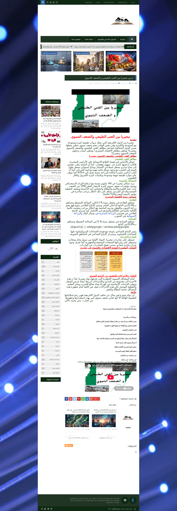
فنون (57, 355)
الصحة (57, 320)
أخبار (58, 262)
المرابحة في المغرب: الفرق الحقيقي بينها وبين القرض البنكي (121, 66)
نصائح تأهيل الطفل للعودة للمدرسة (126, 351)
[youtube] (45, 508)
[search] (43, 2)
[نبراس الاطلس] (123, 33)
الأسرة (57, 271)
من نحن (133, 2)
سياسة (57, 351)
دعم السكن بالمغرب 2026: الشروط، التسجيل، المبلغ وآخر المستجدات (52, 198)
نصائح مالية (89, 39)
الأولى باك (56, 280)
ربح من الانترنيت (54, 337)
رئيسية (122, 39)
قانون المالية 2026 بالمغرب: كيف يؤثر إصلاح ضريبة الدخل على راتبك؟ (105, 47)
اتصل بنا (98, 2)
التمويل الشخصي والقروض (106, 39)
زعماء (57, 342)
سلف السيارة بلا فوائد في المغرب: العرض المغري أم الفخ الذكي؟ (56, 66)
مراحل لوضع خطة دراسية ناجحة (125, 343)
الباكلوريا (56, 284)
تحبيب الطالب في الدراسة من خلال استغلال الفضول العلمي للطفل (116, 321)
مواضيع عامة (75, 39)
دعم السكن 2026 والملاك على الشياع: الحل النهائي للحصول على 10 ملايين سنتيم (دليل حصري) (51, 227)
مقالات (57, 364)
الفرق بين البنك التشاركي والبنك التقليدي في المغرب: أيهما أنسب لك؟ (88, 66)
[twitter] (48, 508)
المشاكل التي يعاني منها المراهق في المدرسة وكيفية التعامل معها (116, 338)
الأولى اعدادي (55, 275)
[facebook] (42, 508)
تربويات (57, 324)
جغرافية (57, 333)
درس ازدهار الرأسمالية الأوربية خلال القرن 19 (52, 146)
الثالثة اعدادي (55, 302)
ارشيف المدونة (88, 2)
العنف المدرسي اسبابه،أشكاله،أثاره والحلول (123, 334)
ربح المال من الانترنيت (129, 317)
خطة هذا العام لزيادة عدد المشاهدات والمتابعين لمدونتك (119, 309)
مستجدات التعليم (54, 359)
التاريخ (57, 289)
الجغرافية (56, 311)
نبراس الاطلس (116, 509)
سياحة (57, 346)
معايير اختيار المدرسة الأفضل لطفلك (125, 347)
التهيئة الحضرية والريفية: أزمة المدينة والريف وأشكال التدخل (52, 120)
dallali (113, 429)
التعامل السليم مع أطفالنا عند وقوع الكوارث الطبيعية (120, 326)
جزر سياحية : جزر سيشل (128, 360)
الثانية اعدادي (55, 306)
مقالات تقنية (55, 368)
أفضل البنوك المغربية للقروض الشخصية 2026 (51, 171)
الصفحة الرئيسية (114, 83)
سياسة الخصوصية (122, 2)
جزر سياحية (56, 328)
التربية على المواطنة (53, 293)
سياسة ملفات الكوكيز (108, 2)
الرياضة (57, 315)
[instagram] (51, 508)
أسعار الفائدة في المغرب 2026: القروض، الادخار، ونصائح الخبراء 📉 (60, 47)
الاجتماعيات (56, 266)
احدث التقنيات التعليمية (129, 330)
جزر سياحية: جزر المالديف (128, 355)
